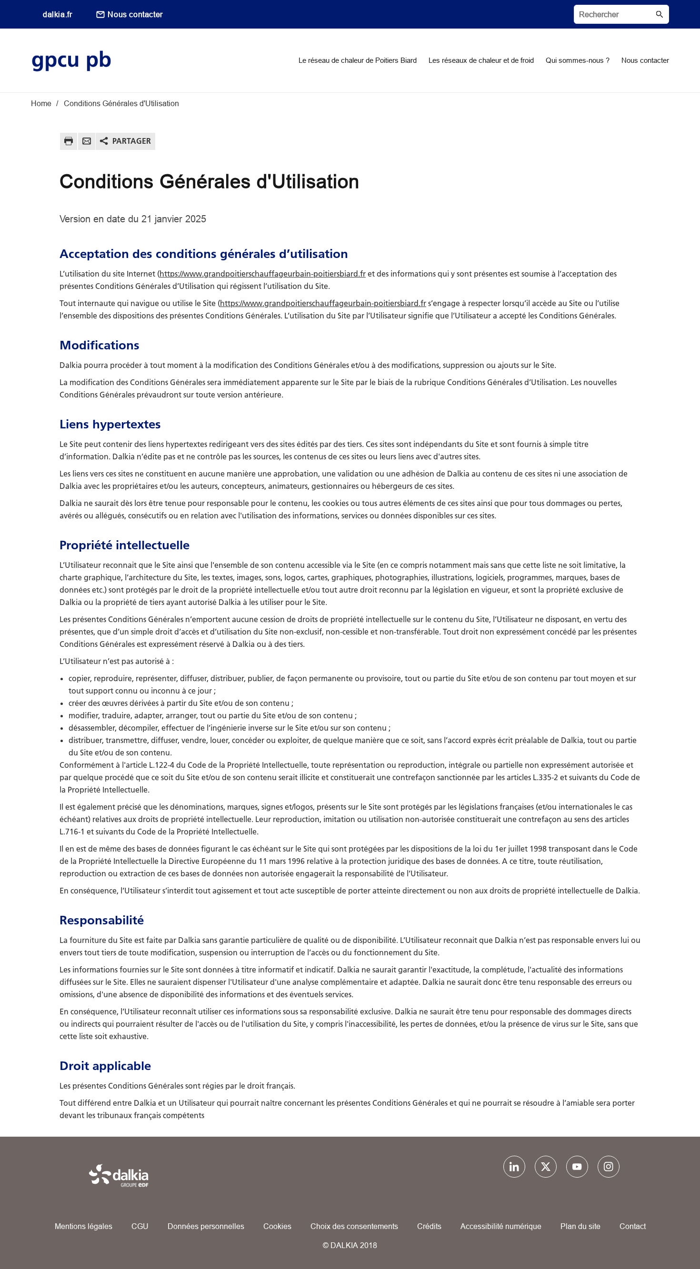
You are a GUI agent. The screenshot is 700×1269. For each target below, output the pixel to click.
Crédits (429, 1226)
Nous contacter (135, 14)
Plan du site (580, 1226)
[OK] (659, 14)
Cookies (277, 1226)
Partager (131, 141)
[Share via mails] (87, 142)
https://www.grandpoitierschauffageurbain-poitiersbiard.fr (263, 273)
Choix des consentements (354, 1226)
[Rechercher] (621, 14)
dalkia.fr (57, 14)
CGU (140, 1226)
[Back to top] (660, 1234)
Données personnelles (206, 1226)
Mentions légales (83, 1226)
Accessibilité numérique (500, 1226)
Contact (633, 1226)
